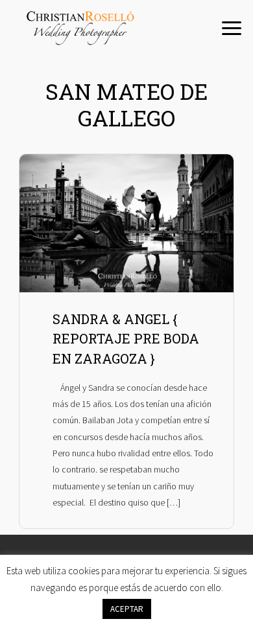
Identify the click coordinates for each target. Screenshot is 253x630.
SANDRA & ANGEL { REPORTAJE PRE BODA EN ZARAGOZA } (126, 338)
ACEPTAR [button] (126, 608)
